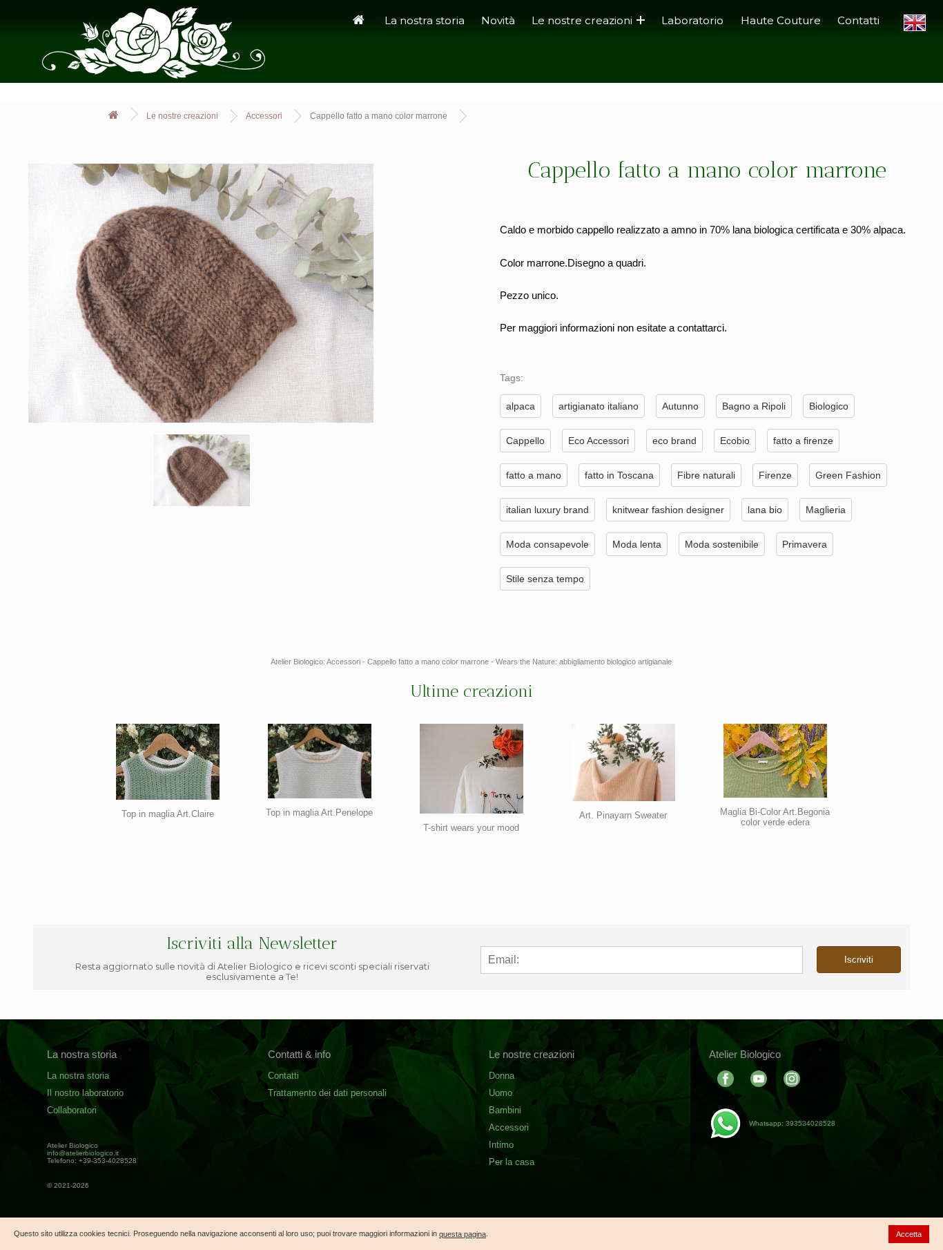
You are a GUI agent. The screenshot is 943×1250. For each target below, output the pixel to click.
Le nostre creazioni (582, 20)
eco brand (674, 440)
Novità (498, 20)
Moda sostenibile (722, 544)
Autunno (680, 406)
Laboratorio (692, 20)
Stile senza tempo (545, 578)
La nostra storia (425, 20)
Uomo (500, 1093)
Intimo (501, 1145)
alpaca (520, 406)
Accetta (909, 1234)
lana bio (765, 509)
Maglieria (826, 509)
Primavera (804, 544)
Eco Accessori (598, 440)
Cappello (525, 440)
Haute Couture (781, 20)
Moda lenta (636, 544)
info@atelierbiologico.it (83, 1153)
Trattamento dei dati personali (327, 1093)
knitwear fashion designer (668, 509)
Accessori (264, 116)
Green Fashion (848, 475)
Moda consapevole (547, 544)
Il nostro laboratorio (85, 1093)
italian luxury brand (547, 509)
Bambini (505, 1110)
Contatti (858, 20)
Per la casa (511, 1162)
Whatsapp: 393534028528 (792, 1123)
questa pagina (462, 1234)
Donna (501, 1075)
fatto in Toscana (619, 475)
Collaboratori (72, 1110)
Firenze (775, 475)
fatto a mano (533, 475)
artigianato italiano (598, 406)
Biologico (828, 406)
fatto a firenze (803, 440)
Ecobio (735, 440)
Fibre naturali (706, 475)
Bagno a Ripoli (754, 406)
